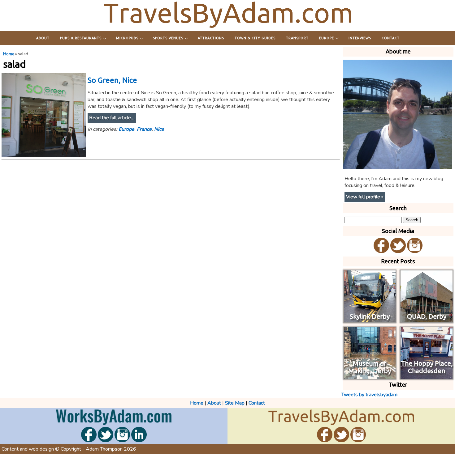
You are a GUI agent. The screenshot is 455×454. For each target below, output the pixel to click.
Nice (159, 129)
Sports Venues (168, 38)
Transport (297, 38)
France (144, 129)
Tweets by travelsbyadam (369, 394)
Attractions (211, 38)
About (43, 38)
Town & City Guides (255, 38)
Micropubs (127, 38)
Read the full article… (111, 117)
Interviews (360, 38)
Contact (391, 38)
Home (8, 54)
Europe (326, 38)
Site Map (235, 403)
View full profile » (365, 196)
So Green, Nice (112, 80)
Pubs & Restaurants (81, 38)
